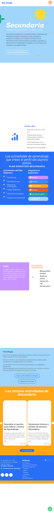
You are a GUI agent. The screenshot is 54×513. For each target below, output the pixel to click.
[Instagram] (6, 475)
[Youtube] (11, 475)
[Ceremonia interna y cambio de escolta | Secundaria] (39, 410)
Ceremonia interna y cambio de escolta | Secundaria (38, 427)
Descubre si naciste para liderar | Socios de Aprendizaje (14, 427)
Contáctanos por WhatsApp (11, 468)
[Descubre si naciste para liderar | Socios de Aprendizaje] (15, 410)
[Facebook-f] (2, 475)
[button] (1, 423)
